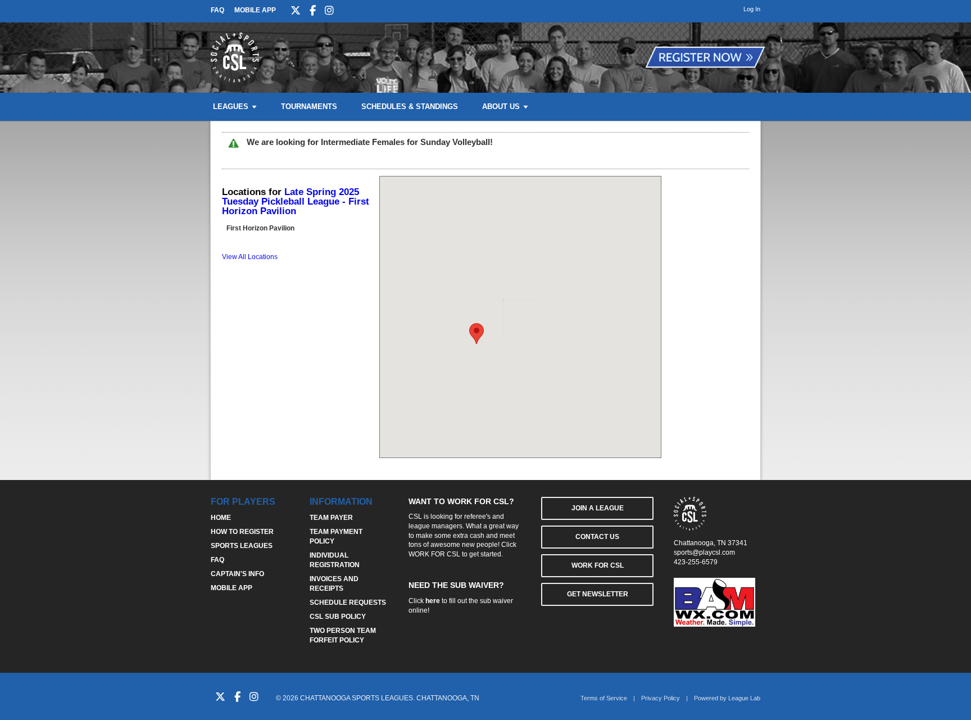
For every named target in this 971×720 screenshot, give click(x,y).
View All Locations (250, 257)
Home (221, 518)
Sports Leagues (242, 546)
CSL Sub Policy (338, 617)
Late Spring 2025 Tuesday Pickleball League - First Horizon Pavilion (295, 201)
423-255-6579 (696, 562)
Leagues (230, 106)
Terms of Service (603, 698)
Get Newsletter (597, 594)
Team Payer (331, 518)
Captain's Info (237, 574)
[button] (476, 333)
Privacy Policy (660, 698)
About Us (501, 106)
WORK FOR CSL (434, 554)
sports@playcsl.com (704, 552)
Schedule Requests (348, 602)
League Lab (744, 698)
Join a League (597, 508)
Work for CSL (597, 565)
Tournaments (309, 106)
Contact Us (597, 537)
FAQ (217, 10)
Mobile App (255, 10)
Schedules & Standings (409, 106)
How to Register (242, 532)
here (432, 601)
